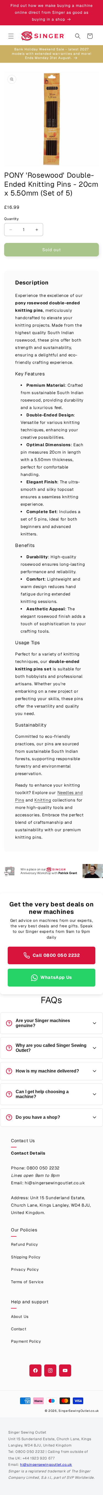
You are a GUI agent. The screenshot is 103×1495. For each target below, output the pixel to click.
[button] (11, 36)
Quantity (11, 218)
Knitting (42, 800)
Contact (18, 1328)
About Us (20, 1316)
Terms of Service (27, 1281)
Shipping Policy (26, 1257)
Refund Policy (24, 1244)
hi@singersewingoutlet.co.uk (46, 1464)
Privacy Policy (25, 1269)
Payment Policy (26, 1341)
